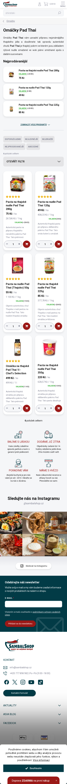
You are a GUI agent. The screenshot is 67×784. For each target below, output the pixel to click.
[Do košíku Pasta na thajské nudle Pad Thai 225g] (58, 326)
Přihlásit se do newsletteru (20, 624)
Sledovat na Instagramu (36, 566)
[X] (14, 681)
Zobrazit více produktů (33, 125)
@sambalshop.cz (33, 503)
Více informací (41, 760)
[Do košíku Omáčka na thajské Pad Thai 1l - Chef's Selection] (26, 408)
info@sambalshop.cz (21, 667)
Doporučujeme (13, 139)
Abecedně (33, 147)
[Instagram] (22, 681)
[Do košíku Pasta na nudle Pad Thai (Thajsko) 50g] (26, 326)
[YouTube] (31, 681)
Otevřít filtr (16, 161)
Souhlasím (36, 768)
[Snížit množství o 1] (7, 244)
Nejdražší (47, 139)
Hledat (59, 13)
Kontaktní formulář (19, 693)
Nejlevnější (31, 139)
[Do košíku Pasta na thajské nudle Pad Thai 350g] (58, 408)
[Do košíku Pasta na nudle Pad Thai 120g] (58, 244)
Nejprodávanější (14, 147)
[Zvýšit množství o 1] (19, 244)
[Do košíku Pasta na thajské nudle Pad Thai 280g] (26, 244)
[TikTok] (40, 681)
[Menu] (63, 4)
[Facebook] (6, 681)
